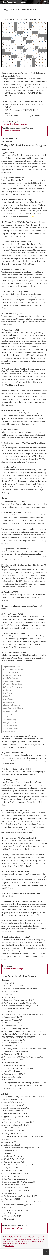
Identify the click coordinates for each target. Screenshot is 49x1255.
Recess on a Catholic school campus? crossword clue (23, 1242)
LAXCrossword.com (14, 2)
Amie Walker (9, 1237)
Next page (46, 1252)
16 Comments (9, 1245)
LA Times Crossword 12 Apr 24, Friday (24, 19)
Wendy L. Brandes (20, 1237)
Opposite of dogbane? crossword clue (18, 1239)
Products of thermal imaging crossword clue (24, 1241)
